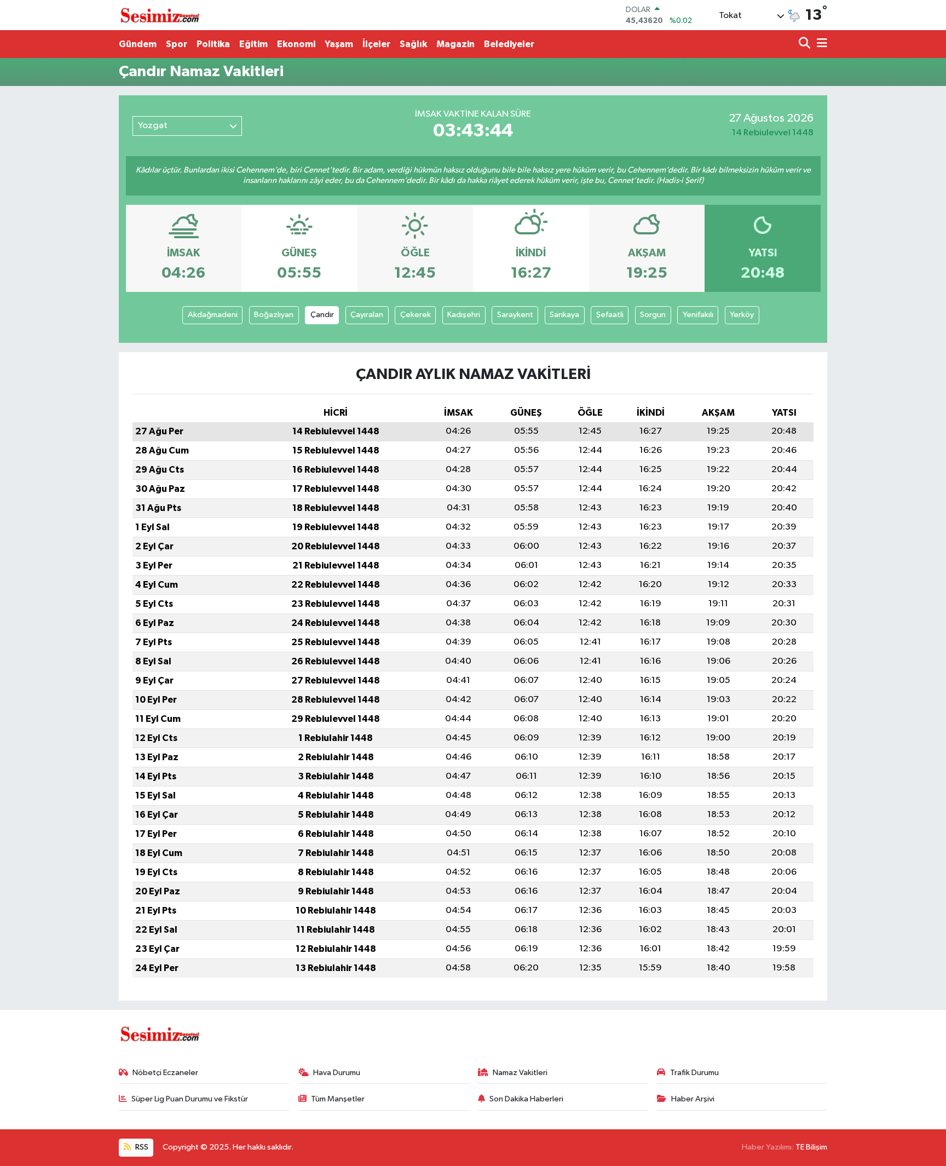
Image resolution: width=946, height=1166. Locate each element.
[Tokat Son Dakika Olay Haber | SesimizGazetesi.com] (160, 15)
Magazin (455, 44)
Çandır (322, 315)
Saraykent (515, 315)
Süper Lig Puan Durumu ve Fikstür (189, 1099)
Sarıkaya (564, 315)
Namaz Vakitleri (520, 1073)
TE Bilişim (811, 1147)
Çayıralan (366, 315)
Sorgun (653, 315)
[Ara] (805, 44)
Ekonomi (296, 44)
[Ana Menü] (820, 44)
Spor (176, 44)
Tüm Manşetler (338, 1099)
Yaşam (339, 44)
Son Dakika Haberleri (526, 1099)
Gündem (138, 44)
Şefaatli (610, 315)
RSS (141, 1147)
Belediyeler (509, 44)
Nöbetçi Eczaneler (165, 1073)
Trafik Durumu (694, 1073)
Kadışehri (463, 315)
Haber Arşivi (692, 1099)
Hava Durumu (336, 1073)
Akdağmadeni (213, 315)
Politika (213, 44)
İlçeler (376, 44)
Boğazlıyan (273, 315)
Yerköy (742, 315)
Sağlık (413, 44)
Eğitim (253, 44)
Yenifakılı (698, 315)
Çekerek (415, 315)
